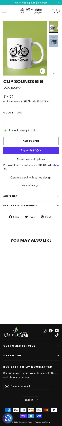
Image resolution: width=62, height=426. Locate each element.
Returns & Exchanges (20, 205)
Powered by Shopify (42, 422)
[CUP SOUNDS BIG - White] (5, 308)
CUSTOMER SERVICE (19, 345)
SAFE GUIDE (12, 355)
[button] (31, 101)
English (29, 400)
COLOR (13, 112)
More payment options (31, 159)
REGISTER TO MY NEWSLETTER (27, 367)
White (6, 119)
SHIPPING (10, 196)
